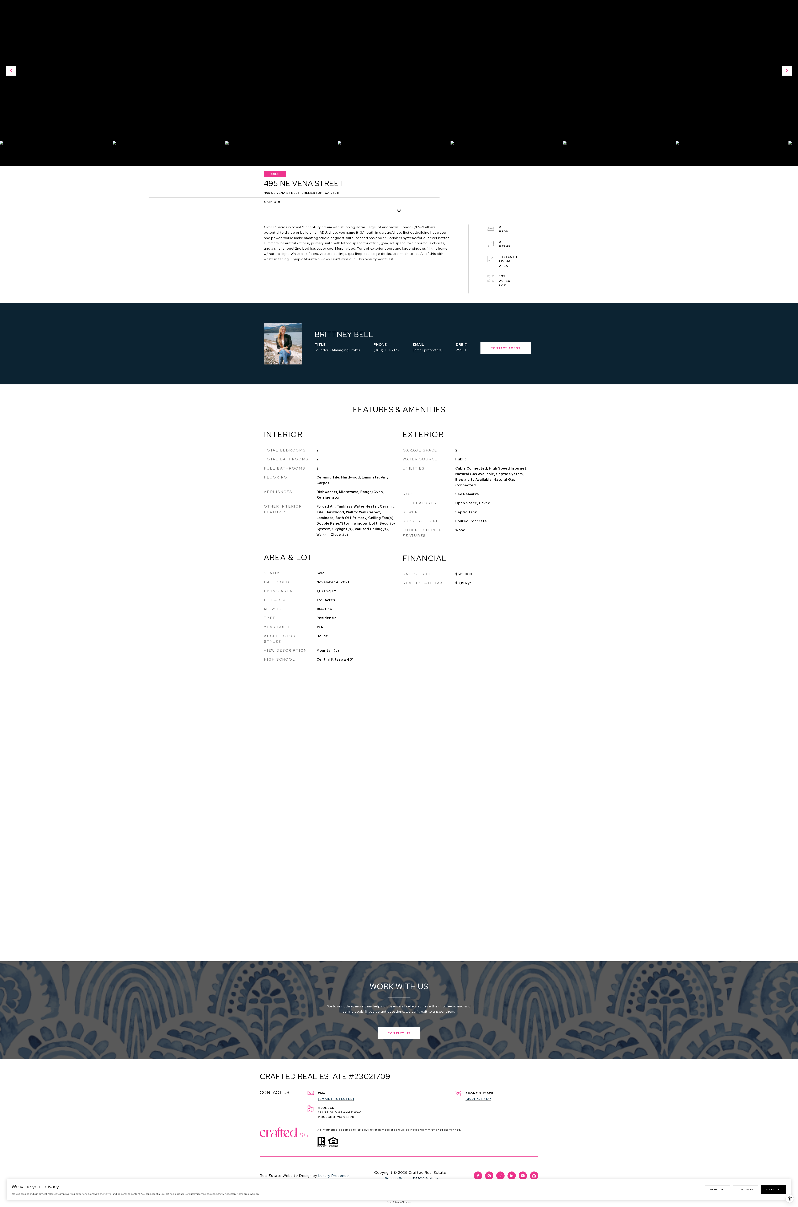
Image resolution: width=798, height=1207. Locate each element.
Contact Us (399, 1033)
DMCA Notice (425, 1178)
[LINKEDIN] (511, 1175)
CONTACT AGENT (505, 348)
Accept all (773, 1189)
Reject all (717, 1189)
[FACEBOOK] (478, 1175)
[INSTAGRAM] (500, 1175)
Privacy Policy (397, 1178)
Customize (745, 1189)
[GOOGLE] (489, 1175)
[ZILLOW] (534, 1175)
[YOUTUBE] (523, 1175)
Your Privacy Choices (399, 1202)
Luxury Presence (333, 1175)
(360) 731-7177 (387, 350)
